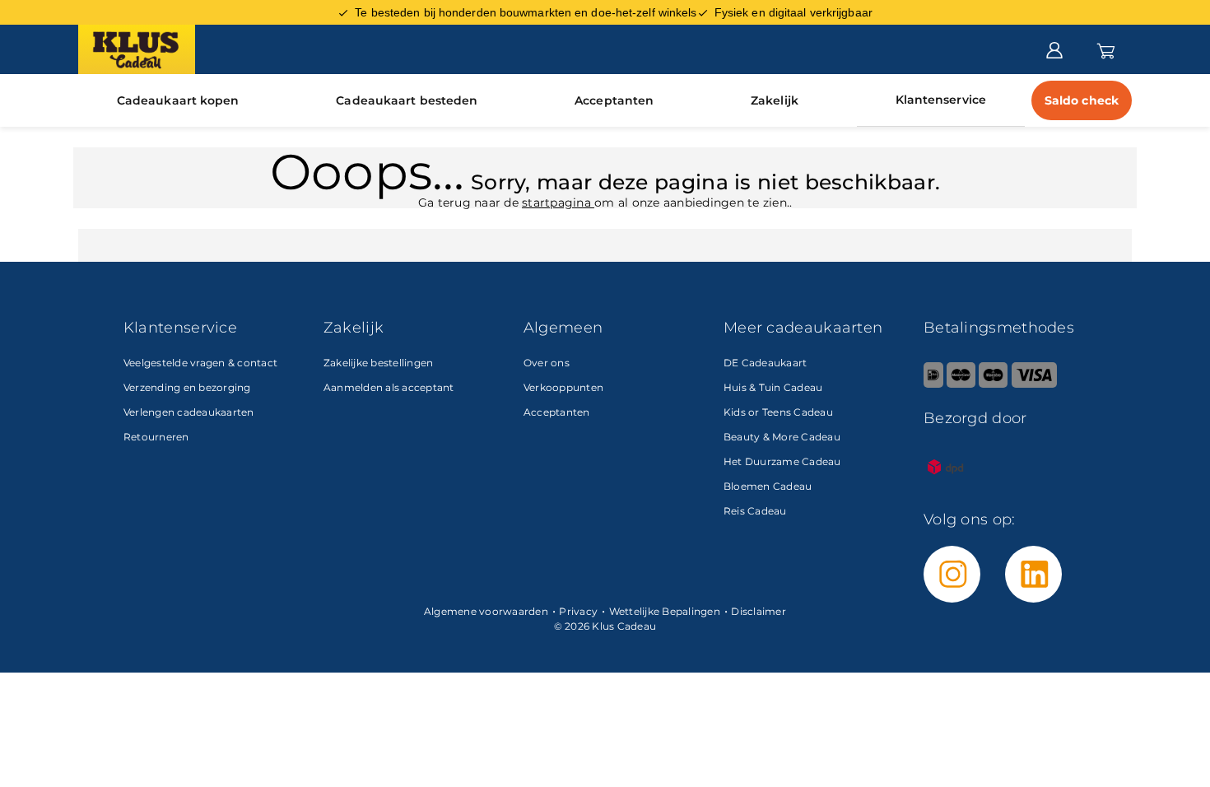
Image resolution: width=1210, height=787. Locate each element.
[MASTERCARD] (961, 384)
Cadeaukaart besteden (406, 100)
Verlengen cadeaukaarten (188, 412)
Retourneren (156, 437)
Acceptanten (614, 100)
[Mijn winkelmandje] (1105, 48)
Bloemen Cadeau (768, 486)
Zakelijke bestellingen (378, 362)
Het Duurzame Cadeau (782, 461)
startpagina (558, 202)
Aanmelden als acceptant (388, 387)
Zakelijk (774, 100)
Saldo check (1082, 100)
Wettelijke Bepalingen (664, 611)
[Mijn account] (1054, 48)
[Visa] (1034, 384)
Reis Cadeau (755, 511)
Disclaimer (758, 611)
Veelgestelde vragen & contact (200, 362)
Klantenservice (941, 99)
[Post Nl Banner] (946, 485)
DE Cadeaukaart (765, 362)
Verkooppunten (563, 387)
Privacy (578, 611)
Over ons (547, 362)
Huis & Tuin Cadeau (773, 387)
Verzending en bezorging (187, 387)
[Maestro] (993, 384)
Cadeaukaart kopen (178, 100)
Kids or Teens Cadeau (778, 412)
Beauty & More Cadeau (782, 437)
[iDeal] (933, 384)
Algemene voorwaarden (486, 611)
